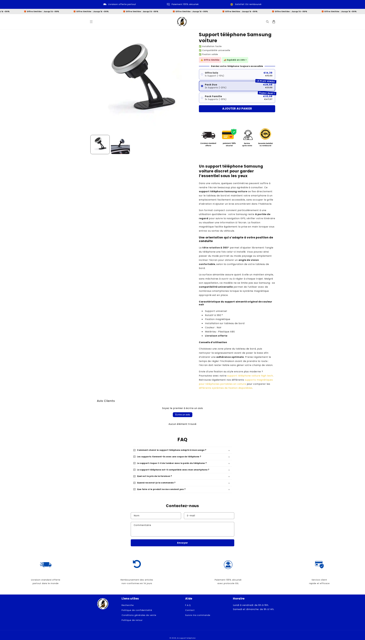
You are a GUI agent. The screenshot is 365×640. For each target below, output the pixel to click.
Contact (190, 610)
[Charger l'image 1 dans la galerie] (100, 144)
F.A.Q (188, 605)
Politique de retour (132, 620)
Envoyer (182, 542)
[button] (91, 22)
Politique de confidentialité (137, 610)
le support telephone (186, 638)
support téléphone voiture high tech (250, 375)
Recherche (128, 605)
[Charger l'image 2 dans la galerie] (120, 144)
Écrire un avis (182, 414)
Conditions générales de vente (139, 615)
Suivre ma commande (197, 615)
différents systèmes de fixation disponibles (225, 388)
